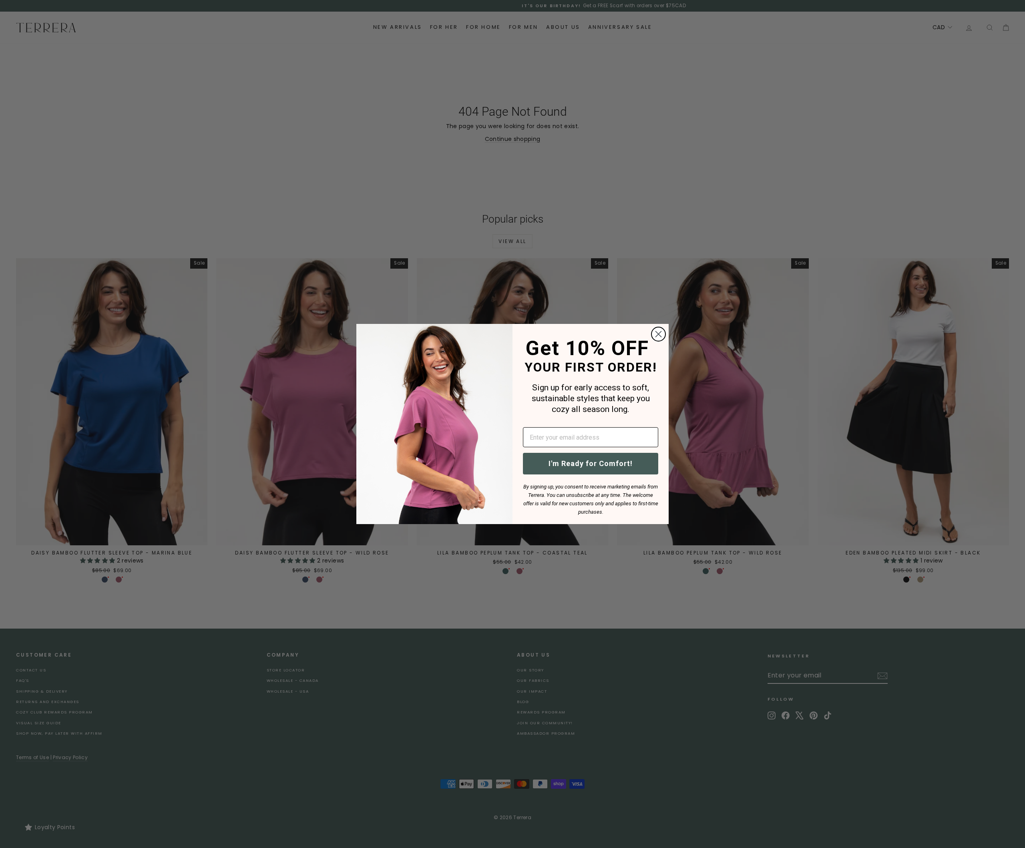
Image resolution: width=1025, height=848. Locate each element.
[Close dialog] (658, 334)
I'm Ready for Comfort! (591, 463)
